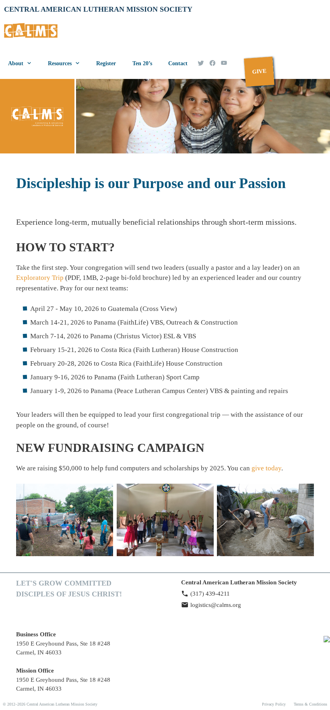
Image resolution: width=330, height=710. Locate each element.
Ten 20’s (142, 63)
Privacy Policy (274, 704)
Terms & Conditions (310, 704)
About (15, 63)
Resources (60, 63)
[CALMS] (33, 33)
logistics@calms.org (215, 605)
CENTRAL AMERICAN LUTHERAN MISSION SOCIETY (98, 9)
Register (106, 63)
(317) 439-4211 (210, 593)
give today (266, 468)
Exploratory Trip (40, 278)
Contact (178, 63)
